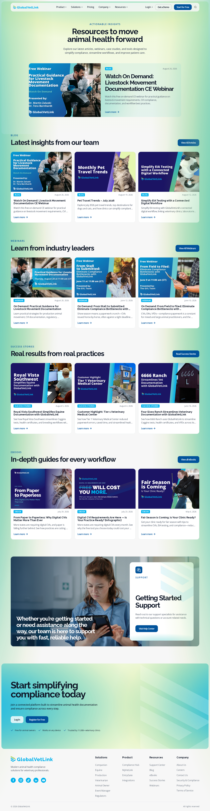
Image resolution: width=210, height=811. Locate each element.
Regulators (100, 795)
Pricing (90, 7)
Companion (101, 764)
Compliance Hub (130, 764)
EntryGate (127, 775)
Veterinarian (101, 780)
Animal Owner (102, 785)
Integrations (128, 780)
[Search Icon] (195, 7)
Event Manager (102, 790)
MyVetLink (127, 770)
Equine (98, 770)
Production (101, 775)
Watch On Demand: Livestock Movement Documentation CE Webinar (139, 82)
